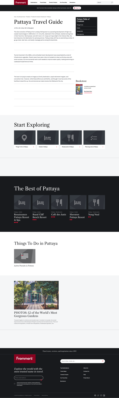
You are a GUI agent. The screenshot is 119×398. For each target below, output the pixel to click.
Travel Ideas (43, 2)
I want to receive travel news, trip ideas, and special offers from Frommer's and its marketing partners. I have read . (29, 384)
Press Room (86, 377)
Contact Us (86, 371)
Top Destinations (64, 368)
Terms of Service (45, 395)
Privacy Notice (36, 395)
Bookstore (72, 2)
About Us (85, 368)
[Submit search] (112, 2)
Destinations (34, 2)
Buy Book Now (88, 91)
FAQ (84, 374)
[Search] (103, 361)
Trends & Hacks (53, 2)
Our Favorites (63, 2)
